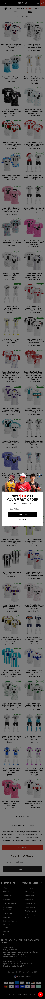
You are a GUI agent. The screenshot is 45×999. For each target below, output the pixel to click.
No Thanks (22, 519)
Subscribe (22, 514)
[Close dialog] (40, 475)
